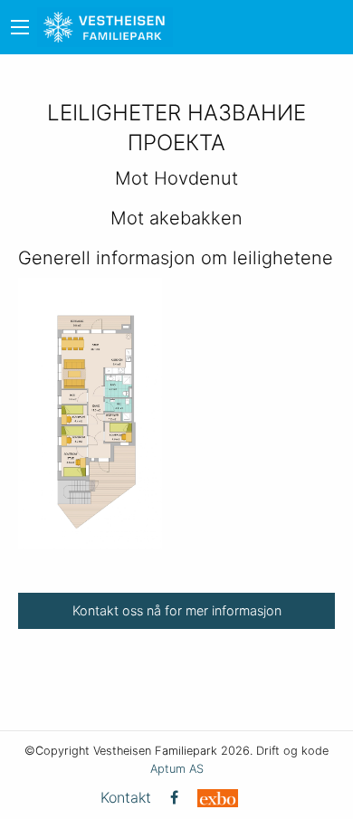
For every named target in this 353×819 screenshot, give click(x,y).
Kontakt (125, 797)
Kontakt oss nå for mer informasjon (176, 610)
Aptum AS (177, 769)
